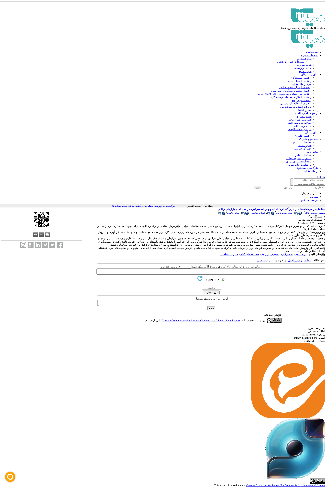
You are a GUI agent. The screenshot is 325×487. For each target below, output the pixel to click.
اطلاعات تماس (303, 155)
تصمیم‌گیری (286, 254)
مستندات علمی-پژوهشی (291, 61)
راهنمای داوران (303, 135)
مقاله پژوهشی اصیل (299, 260)
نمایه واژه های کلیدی (299, 129)
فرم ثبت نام (304, 145)
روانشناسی (263, 260)
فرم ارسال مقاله (301, 84)
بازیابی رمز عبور (309, 199)
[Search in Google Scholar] (300, 214)
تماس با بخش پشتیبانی (298, 158)
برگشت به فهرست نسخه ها (127, 205)
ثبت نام (314, 196)
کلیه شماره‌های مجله (299, 119)
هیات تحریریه (304, 64)
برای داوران (311, 132)
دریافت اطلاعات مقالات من (295, 106)
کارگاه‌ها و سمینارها (307, 167)
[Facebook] (60, 245)
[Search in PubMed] (296, 214)
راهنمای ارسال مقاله (299, 80)
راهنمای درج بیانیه (301, 100)
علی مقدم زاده (284, 212)
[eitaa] (23, 245)
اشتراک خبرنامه (302, 148)
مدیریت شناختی (229, 254)
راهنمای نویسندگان (300, 77)
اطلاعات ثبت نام (302, 142)
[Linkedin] (38, 245)
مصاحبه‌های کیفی (249, 254)
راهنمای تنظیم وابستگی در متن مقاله (290, 90)
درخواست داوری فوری (298, 161)
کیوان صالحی (258, 212)
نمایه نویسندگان (302, 126)
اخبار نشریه (305, 71)
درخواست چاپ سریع (299, 164)
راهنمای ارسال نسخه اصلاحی (295, 87)
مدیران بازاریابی (270, 254)
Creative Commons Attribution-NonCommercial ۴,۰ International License (285, 485)
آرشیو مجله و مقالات (306, 113)
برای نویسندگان (309, 74)
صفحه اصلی (311, 52)
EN (319, 176)
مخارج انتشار (304, 109)
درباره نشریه (304, 58)
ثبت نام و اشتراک (308, 138)
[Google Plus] (31, 245)
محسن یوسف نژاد (315, 212)
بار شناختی (301, 254)
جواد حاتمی (233, 212)
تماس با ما (312, 151)
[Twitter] (52, 245)
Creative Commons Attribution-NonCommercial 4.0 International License (201, 320)
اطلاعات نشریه (309, 55)
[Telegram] (45, 245)
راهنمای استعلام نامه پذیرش (295, 103)
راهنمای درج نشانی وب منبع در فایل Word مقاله (284, 93)
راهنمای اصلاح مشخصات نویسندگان (291, 97)
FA (323, 176)
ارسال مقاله (311, 171)
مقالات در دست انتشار (298, 122)
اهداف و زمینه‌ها (302, 68)
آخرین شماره (304, 116)
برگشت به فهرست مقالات (160, 205)
